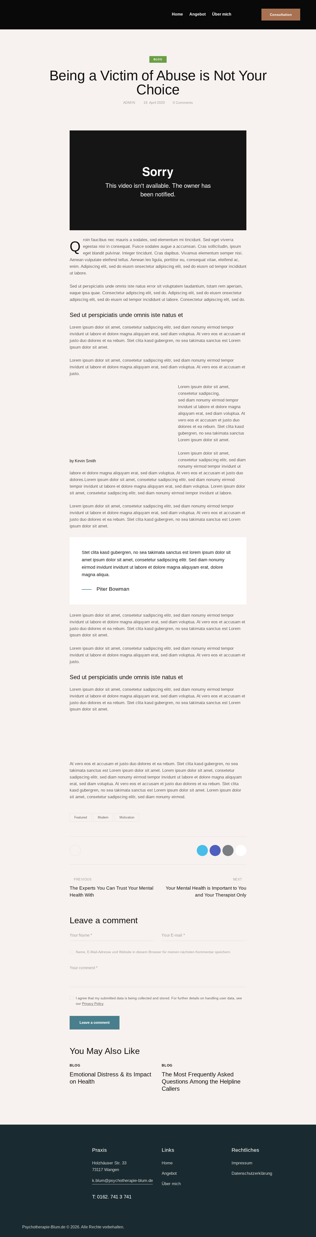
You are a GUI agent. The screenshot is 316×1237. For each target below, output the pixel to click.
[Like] (76, 850)
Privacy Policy (92, 1004)
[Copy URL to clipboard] (240, 850)
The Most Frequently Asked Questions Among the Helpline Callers (201, 1081)
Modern (103, 817)
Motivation (126, 817)
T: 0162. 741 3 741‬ (112, 1196)
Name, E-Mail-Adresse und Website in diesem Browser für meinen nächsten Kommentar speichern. (153, 952)
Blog (158, 59)
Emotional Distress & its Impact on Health (110, 1078)
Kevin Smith (85, 461)
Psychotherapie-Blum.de (43, 1227)
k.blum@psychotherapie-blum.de (122, 1180)
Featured (80, 817)
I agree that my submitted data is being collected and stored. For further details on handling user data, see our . (159, 1001)
